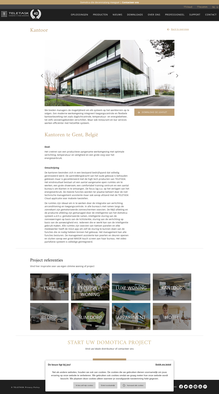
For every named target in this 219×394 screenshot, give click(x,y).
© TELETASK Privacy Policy (25, 387)
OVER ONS (154, 14)
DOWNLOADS (135, 14)
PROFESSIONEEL (175, 14)
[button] (42, 89)
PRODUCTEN (100, 14)
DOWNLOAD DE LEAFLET (154, 112)
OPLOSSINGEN (79, 14)
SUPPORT (194, 14)
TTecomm (202, 6)
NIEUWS (117, 14)
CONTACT (211, 14)
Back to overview (177, 29)
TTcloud (188, 6)
